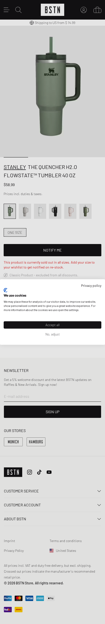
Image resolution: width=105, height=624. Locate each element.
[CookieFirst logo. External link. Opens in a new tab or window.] (5, 290)
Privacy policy (91, 285)
